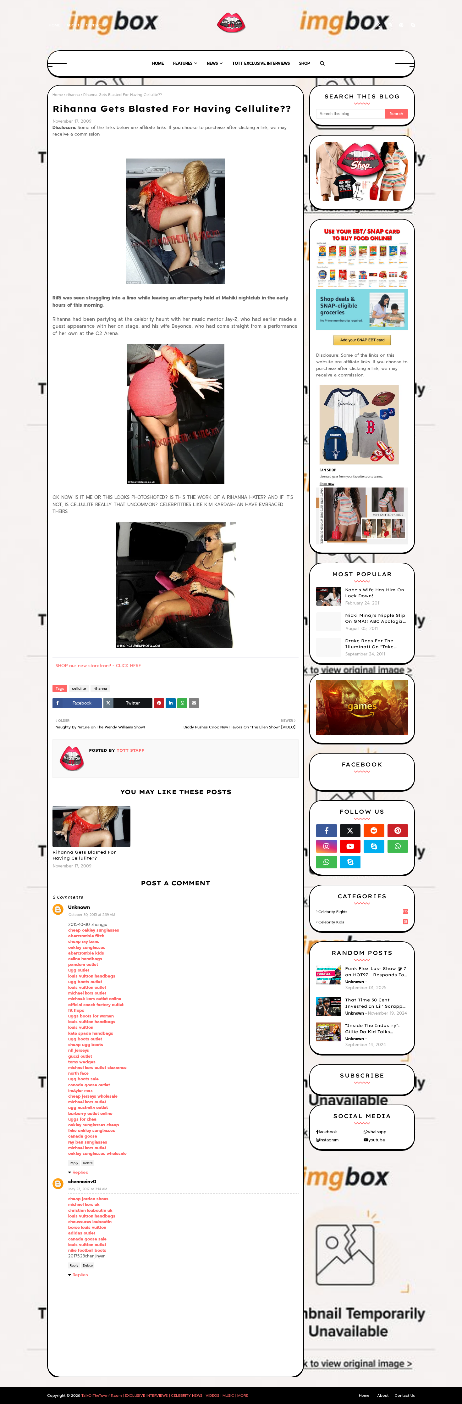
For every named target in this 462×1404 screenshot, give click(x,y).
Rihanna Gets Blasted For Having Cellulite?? (84, 855)
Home (54, 25)
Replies (80, 1172)
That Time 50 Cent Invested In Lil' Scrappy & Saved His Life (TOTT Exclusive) (375, 1003)
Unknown (79, 907)
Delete (88, 1163)
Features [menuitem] (182, 63)
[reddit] (374, 830)
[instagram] (390, 25)
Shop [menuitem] (304, 63)
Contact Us (405, 1395)
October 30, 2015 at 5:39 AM (92, 914)
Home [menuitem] (158, 63)
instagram (329, 1140)
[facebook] (367, 25)
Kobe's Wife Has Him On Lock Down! (374, 593)
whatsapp (377, 1132)
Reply (74, 1163)
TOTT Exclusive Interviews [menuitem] (261, 63)
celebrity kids (362, 922)
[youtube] (350, 846)
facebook (328, 1132)
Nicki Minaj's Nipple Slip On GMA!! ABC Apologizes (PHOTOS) (376, 619)
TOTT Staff (129, 750)
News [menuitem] (212, 63)
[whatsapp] (398, 846)
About (73, 25)
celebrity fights (363, 912)
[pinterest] (401, 25)
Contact (94, 25)
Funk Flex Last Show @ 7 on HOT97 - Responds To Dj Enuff (375, 972)
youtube (376, 1140)
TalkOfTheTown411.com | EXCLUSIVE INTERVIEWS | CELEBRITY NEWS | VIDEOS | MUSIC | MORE (164, 1395)
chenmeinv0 (82, 1181)
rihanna (73, 95)
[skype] (412, 25)
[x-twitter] (378, 25)
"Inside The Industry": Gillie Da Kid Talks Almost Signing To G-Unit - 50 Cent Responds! (376, 1029)
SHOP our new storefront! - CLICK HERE (98, 665)
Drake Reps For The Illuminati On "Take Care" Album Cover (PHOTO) (369, 644)
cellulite (79, 688)
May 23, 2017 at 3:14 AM (88, 1189)
